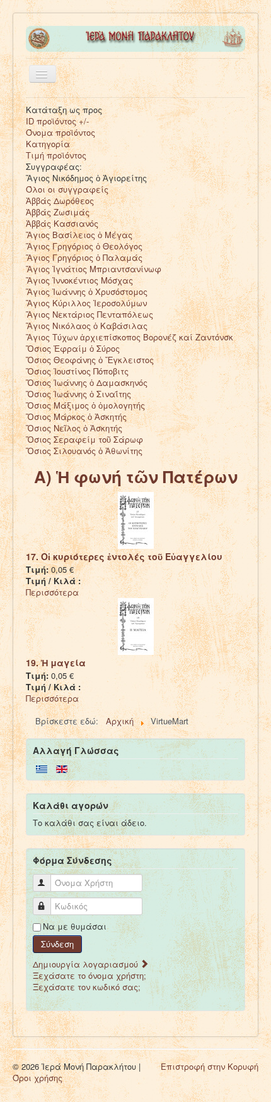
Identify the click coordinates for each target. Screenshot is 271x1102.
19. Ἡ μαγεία (56, 662)
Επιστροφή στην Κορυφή (209, 1066)
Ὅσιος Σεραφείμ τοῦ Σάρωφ (84, 439)
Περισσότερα (52, 592)
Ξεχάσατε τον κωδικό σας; (87, 987)
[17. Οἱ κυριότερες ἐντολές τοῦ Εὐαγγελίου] (136, 519)
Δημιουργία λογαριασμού (87, 964)
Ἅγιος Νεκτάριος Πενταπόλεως (89, 314)
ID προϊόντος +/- (57, 121)
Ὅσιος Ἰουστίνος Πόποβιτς (77, 371)
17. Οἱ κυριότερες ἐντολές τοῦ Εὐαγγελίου (124, 556)
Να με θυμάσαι (75, 926)
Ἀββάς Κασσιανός (62, 223)
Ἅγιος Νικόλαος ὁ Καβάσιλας (86, 326)
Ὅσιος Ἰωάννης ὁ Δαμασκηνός (86, 382)
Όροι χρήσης (37, 1078)
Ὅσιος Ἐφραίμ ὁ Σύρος (73, 348)
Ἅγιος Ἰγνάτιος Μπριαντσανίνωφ (93, 269)
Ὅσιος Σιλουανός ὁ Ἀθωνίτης (84, 451)
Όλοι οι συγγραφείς (67, 189)
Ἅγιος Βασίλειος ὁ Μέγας (79, 235)
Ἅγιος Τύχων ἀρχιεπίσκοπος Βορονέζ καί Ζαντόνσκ (129, 337)
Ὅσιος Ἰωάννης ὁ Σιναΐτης (78, 394)
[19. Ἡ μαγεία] (136, 626)
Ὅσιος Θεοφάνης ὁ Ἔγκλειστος (90, 360)
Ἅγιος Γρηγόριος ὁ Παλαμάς (84, 257)
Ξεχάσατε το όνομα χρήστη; (89, 975)
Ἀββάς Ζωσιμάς (57, 212)
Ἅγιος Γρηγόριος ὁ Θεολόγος (84, 246)
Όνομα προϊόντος (60, 132)
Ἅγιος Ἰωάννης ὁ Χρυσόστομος (86, 291)
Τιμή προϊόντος (56, 155)
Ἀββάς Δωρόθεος (60, 201)
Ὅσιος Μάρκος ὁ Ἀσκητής (76, 416)
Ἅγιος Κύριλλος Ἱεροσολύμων (86, 303)
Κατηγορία (48, 144)
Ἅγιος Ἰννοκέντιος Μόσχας (79, 280)
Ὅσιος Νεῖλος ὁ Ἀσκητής (74, 428)
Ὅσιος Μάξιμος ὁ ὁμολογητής (85, 405)
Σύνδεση (57, 944)
